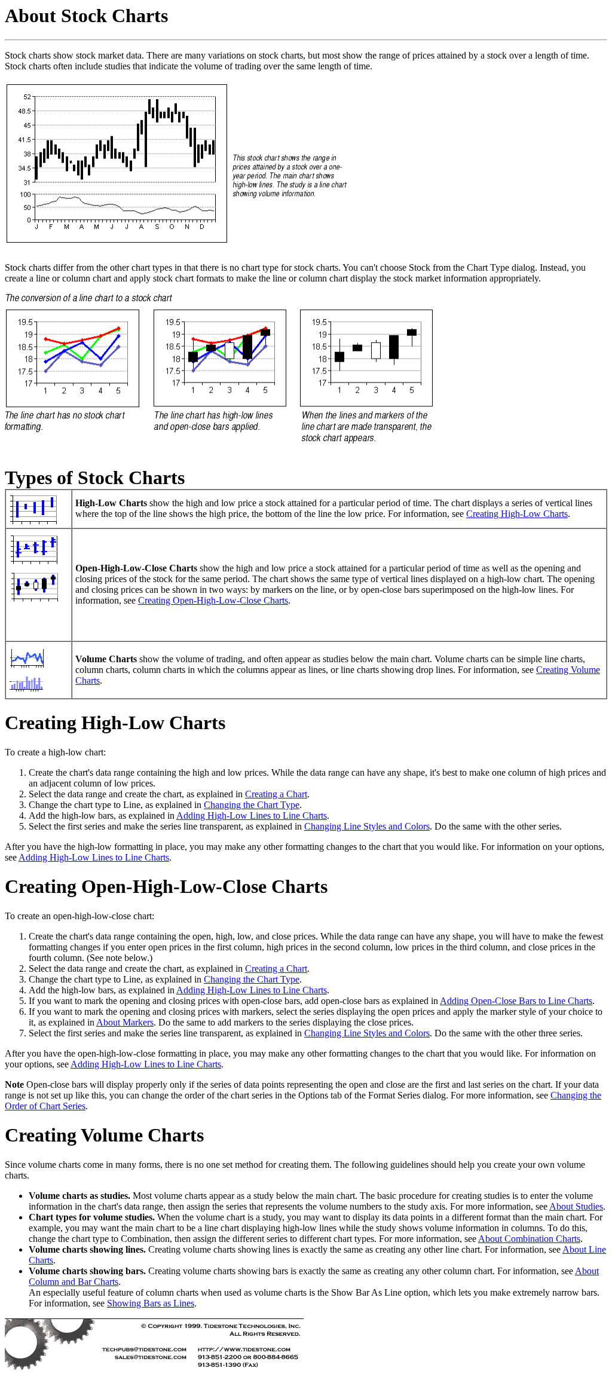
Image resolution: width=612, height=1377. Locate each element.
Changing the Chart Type (251, 805)
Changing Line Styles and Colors (367, 826)
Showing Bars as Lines (150, 1303)
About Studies (576, 1206)
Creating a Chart (276, 794)
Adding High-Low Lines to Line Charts (251, 815)
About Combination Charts (529, 1239)
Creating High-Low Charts (517, 514)
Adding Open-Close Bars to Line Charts (516, 1001)
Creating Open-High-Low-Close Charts (213, 600)
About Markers (125, 1022)
